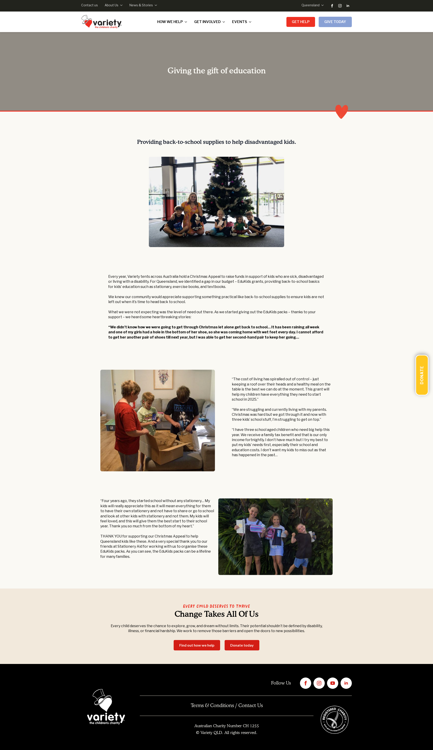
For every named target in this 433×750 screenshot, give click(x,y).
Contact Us (250, 706)
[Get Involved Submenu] (224, 22)
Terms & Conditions (212, 706)
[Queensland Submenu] (322, 5)
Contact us (89, 5)
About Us (111, 5)
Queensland (311, 5)
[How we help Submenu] (187, 22)
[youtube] (332, 683)
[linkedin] (348, 6)
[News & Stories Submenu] (155, 5)
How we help (170, 22)
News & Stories (141, 5)
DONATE (421, 375)
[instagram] (340, 6)
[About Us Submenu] (120, 5)
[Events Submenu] (251, 22)
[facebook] (332, 6)
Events (239, 22)
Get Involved (207, 22)
